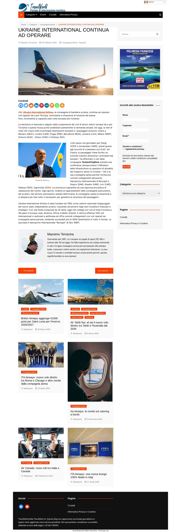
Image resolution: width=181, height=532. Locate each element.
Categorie (30, 15)
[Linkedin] (36, 105)
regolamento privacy (134, 149)
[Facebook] (21, 105)
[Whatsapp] (57, 105)
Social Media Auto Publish (80, 530)
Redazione (28, 329)
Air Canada (26, 463)
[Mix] (52, 105)
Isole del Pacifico (97, 313)
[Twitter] (26, 105)
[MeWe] (46, 105)
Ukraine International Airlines (38, 112)
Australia (75, 309)
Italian (151, 2)
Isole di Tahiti (77, 317)
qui (124, 161)
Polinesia (89, 317)
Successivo (103, 271)
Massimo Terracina (29, 43)
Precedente (29, 271)
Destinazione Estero (30, 313)
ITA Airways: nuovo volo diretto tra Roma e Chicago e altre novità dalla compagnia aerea (41, 380)
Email (126, 136)
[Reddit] (31, 105)
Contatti (52, 15)
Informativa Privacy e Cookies (134, 223)
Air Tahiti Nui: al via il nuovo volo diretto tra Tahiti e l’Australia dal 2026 (89, 325)
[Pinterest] (41, 105)
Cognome (127, 125)
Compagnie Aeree (69, 43)
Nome (125, 115)
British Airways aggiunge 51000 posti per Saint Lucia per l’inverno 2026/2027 (40, 321)
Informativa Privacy (69, 15)
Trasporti (82, 43)
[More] (62, 105)
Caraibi (25, 309)
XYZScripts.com (103, 530)
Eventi (43, 15)
